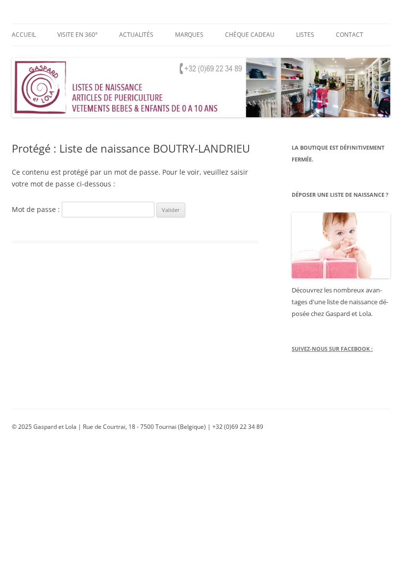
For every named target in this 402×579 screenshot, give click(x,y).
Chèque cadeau (250, 34)
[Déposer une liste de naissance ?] (341, 245)
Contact (349, 34)
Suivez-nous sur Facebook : (332, 348)
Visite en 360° (77, 34)
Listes (305, 34)
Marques (189, 34)
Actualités (136, 34)
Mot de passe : (37, 209)
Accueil (24, 34)
